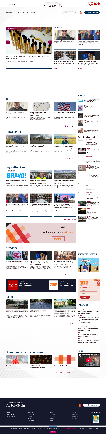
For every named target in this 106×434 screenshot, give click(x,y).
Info (79, 325)
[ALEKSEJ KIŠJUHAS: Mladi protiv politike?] (80, 123)
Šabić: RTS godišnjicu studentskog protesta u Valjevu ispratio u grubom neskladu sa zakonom (88, 328)
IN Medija (88, 148)
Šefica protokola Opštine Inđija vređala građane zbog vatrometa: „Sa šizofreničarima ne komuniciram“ (93, 204)
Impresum (75, 416)
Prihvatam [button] (53, 431)
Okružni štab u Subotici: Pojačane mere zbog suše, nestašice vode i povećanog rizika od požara (92, 196)
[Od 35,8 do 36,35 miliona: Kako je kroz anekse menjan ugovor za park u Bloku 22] (82, 151)
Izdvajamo (31, 414)
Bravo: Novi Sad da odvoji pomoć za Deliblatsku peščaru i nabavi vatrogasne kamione (91, 100)
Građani (80, 68)
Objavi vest (75, 418)
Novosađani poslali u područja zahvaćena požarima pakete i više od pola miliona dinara (92, 115)
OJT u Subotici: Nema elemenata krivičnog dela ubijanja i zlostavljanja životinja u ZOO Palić (91, 187)
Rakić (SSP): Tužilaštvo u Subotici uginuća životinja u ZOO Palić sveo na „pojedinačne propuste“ (93, 160)
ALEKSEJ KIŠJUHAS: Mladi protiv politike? (91, 122)
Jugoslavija (31, 420)
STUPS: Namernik (81, 273)
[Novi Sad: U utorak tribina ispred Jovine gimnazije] (80, 108)
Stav (55, 48)
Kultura (52, 416)
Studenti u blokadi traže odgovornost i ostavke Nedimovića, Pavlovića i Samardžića (91, 211)
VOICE (71, 324)
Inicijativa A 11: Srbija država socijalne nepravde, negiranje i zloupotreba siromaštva (88, 342)
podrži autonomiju (92, 12)
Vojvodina (80, 48)
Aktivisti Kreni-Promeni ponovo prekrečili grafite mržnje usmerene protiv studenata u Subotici (91, 144)
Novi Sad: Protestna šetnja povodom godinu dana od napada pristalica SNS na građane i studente (88, 311)
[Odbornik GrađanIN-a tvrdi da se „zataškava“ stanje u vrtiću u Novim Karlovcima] (82, 219)
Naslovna (9, 12)
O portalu (75, 414)
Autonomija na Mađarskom (64, 373)
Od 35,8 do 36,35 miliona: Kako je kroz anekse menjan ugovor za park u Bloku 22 (92, 151)
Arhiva (33, 12)
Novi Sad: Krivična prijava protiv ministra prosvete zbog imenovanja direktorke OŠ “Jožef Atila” (91, 130)
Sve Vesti (25, 12)
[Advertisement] (53, 20)
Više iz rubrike (68, 126)
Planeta (56, 68)
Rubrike (17, 12)
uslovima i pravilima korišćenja (67, 428)
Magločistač (89, 139)
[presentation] (8, 42)
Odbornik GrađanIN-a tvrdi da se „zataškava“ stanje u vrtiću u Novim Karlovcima (92, 218)
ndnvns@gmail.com (10, 416)
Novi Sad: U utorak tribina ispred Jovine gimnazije (91, 107)
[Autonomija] (52, 4)
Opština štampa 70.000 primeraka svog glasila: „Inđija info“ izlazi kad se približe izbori (92, 168)
